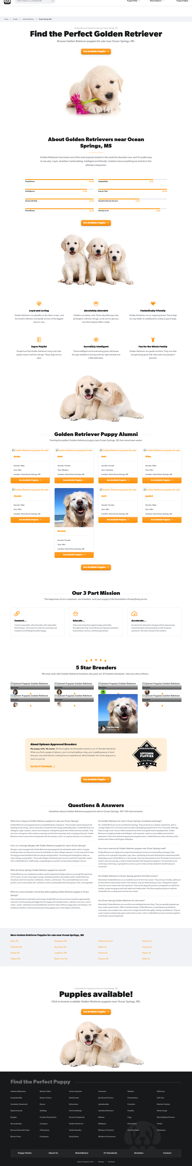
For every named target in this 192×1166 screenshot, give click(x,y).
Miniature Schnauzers (107, 1136)
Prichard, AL (103, 953)
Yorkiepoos (161, 1130)
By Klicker (111, 1162)
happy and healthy (104, 625)
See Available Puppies (94, 51)
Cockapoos (44, 1136)
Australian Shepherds (18, 1104)
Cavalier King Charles (48, 1117)
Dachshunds (74, 1098)
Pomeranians (133, 1098)
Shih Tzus (160, 1098)
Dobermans (73, 1104)
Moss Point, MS (60, 947)
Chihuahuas (44, 1130)
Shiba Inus (161, 1091)
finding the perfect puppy (36, 631)
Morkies (131, 1091)
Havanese (102, 1091)
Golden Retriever (28, 19)
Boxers (42, 1104)
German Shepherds (76, 1117)
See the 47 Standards (41, 766)
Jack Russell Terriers (105, 1098)
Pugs (129, 1117)
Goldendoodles (75, 1130)
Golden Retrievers (76, 1124)
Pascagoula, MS (60, 941)
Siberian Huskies (163, 1104)
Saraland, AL (147, 941)
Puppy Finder (25, 1153)
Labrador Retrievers (106, 1111)
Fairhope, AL (147, 947)
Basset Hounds (16, 1111)
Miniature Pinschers (106, 1130)
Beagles (13, 1117)
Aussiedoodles (16, 1098)
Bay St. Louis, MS (60, 959)
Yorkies (159, 1124)
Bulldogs (43, 1111)
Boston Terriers (45, 1098)
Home (6, 19)
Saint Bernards (133, 1130)
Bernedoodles (16, 1124)
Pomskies (131, 1104)
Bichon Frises (15, 1136)
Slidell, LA (146, 959)
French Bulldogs (75, 1111)
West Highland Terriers (166, 1117)
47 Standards (110, 1153)
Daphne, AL (146, 953)
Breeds (15, 19)
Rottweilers (132, 1124)
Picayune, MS (103, 959)
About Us (53, 1153)
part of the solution (159, 631)
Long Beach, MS (60, 953)
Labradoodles (103, 1104)
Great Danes (74, 1136)
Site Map (101, 1162)
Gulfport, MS (15, 959)
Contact (167, 1153)
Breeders (138, 1153)
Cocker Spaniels (75, 1091)
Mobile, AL (102, 947)
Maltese (101, 1117)
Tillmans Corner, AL (105, 941)
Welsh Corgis (162, 1111)
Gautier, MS (14, 953)
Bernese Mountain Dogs (19, 1130)
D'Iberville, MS (16, 947)
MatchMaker (81, 1153)
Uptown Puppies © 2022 (85, 1162)
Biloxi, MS (14, 941)
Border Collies (45, 1091)
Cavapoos (44, 1124)
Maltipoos (102, 1124)
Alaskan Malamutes (18, 1091)
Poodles (131, 1111)
